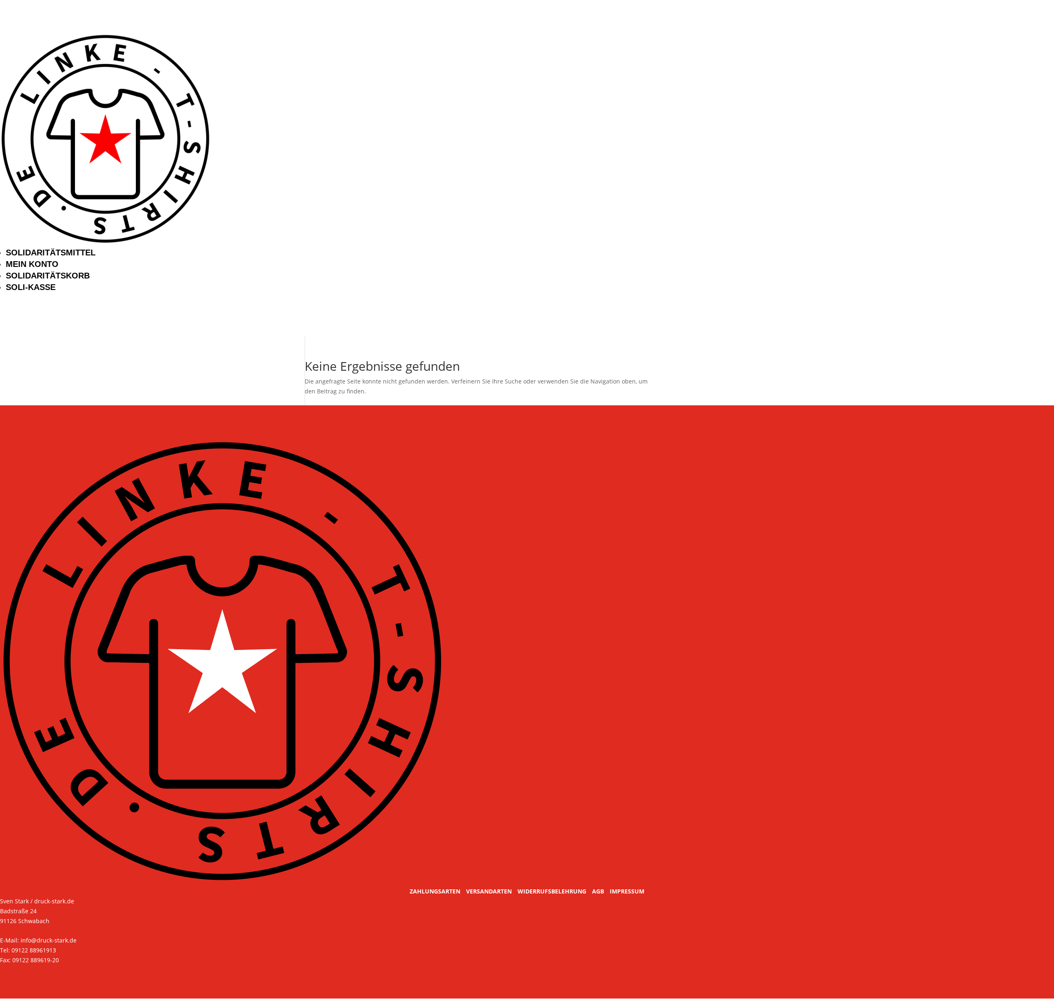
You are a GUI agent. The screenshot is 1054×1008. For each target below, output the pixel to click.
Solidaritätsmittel (51, 252)
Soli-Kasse (31, 287)
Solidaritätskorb (48, 275)
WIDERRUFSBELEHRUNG (552, 891)
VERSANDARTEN (489, 891)
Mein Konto (32, 264)
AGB (598, 891)
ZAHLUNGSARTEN (435, 891)
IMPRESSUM (627, 891)
